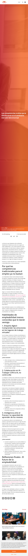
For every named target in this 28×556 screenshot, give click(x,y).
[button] (22, 2)
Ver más (24, 509)
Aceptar (14, 551)
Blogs (6, 227)
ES (19, 2)
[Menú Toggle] (25, 2)
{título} (12, 554)
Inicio (2, 227)
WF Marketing (7, 234)
